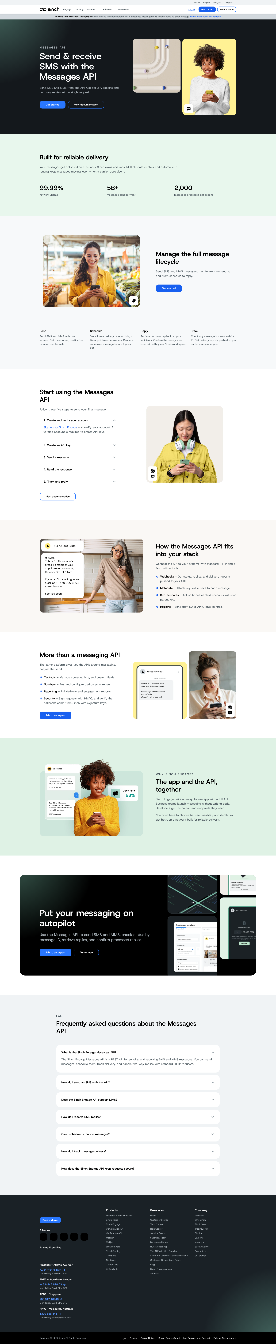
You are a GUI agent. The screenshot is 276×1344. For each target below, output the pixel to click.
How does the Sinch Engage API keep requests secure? (97, 1169)
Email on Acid (113, 1246)
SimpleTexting (113, 1251)
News (153, 1215)
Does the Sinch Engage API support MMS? (89, 1100)
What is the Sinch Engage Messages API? (88, 1052)
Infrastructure (202, 1228)
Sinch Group (201, 1224)
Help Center (156, 1228)
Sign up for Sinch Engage (60, 427)
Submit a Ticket (158, 1237)
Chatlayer (111, 1260)
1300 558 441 (48, 1313)
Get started (207, 9)
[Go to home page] (49, 9)
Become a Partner (159, 1242)
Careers (199, 1237)
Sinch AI (199, 1233)
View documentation (86, 104)
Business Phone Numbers (119, 1215)
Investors (199, 1242)
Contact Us (200, 1251)
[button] (196, 2)
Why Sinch (200, 1219)
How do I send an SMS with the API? (85, 1082)
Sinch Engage (113, 1224)
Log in (191, 9)
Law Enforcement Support (196, 1338)
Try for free (86, 952)
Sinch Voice (112, 1219)
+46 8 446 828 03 (51, 1284)
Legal (123, 1338)
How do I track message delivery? (84, 1151)
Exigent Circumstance (225, 1338)
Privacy (133, 1338)
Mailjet (109, 1242)
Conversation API (114, 1228)
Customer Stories (159, 1219)
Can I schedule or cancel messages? (85, 1134)
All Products (112, 1269)
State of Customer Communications (169, 1255)
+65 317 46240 (49, 1299)
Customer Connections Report (166, 1260)
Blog (152, 1264)
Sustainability (201, 1246)
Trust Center (156, 1224)
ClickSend (111, 1255)
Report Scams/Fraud (169, 1338)
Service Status (157, 1233)
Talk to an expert (55, 715)
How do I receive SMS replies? (81, 1117)
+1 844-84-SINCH (50, 1269)
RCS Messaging (158, 1246)
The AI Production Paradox (163, 1251)
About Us (199, 1215)
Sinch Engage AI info (161, 1269)
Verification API (114, 1233)
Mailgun (110, 1237)
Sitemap (154, 1273)
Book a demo (227, 9)
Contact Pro (112, 1264)
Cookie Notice (148, 1338)
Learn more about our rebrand (205, 16)
